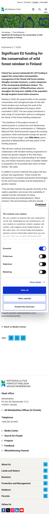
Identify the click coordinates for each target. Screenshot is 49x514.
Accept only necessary (24, 307)
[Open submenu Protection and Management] (45, 483)
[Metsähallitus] (11, 9)
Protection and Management (16, 483)
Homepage (6, 32)
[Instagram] (13, 510)
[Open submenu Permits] (45, 496)
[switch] (42, 256)
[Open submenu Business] (45, 477)
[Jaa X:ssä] (17, 337)
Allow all (24, 290)
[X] (8, 510)
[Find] (39, 9)
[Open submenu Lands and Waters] (45, 471)
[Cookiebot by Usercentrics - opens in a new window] (35, 205)
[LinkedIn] (17, 510)
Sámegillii (43, 2)
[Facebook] (4, 510)
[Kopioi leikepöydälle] (23, 337)
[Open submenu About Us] (45, 464)
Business (6, 477)
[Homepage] (33, 9)
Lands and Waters (11, 471)
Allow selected (24, 298)
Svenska (27, 2)
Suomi (19, 2)
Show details (35, 282)
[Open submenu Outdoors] (45, 490)
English (35, 2)
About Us (6, 464)
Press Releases (18, 32)
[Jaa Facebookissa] (11, 337)
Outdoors (6, 490)
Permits (6, 496)
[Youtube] (22, 510)
